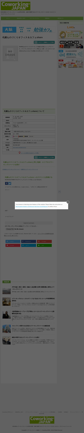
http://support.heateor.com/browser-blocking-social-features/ (32, 206)
